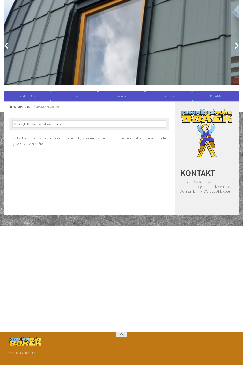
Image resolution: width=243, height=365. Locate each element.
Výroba (167, 96)
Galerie (121, 96)
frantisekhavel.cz (25, 353)
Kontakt (74, 96)
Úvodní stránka (27, 96)
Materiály (215, 96)
